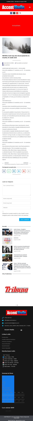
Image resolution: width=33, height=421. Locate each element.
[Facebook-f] (11, 13)
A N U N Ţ (16, 238)
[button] (29, 7)
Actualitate (16, 25)
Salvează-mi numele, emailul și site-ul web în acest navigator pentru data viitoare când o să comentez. (15, 214)
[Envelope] (17, 13)
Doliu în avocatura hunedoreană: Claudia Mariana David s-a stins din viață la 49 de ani (22, 248)
